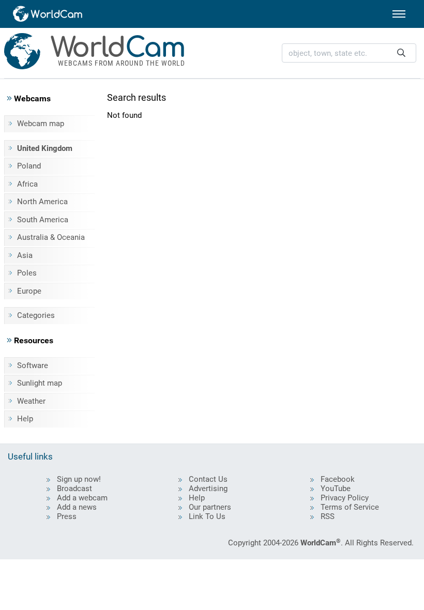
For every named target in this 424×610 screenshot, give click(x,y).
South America (42, 219)
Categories (36, 315)
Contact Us (208, 479)
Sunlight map (39, 383)
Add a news (77, 507)
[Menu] (399, 14)
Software (32, 365)
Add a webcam (82, 497)
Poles (27, 273)
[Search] (401, 53)
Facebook (338, 479)
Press (67, 516)
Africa (27, 184)
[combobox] (349, 53)
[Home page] (48, 14)
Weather (31, 401)
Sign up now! (79, 479)
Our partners (210, 507)
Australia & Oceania (51, 237)
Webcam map (40, 123)
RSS (328, 516)
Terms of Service (350, 507)
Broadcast (74, 488)
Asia (25, 255)
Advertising (208, 488)
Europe (29, 291)
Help (25, 418)
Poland (29, 166)
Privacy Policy (345, 497)
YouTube (336, 488)
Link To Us (207, 516)
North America (42, 201)
